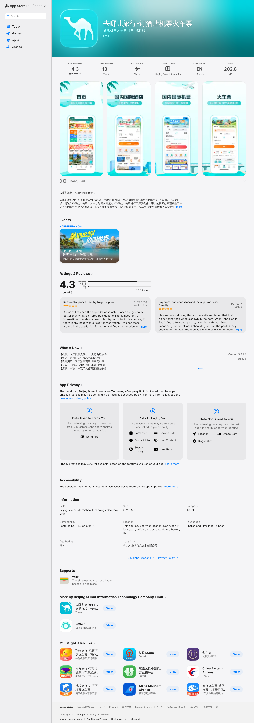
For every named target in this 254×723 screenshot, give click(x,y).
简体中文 (126, 707)
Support (135, 719)
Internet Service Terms (71, 719)
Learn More (172, 463)
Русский (113, 707)
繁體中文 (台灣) (210, 707)
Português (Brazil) (176, 707)
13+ (62, 545)
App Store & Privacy (97, 719)
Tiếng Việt (194, 707)
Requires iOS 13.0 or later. (76, 525)
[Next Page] (250, 128)
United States (66, 707)
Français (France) (143, 707)
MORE (143, 326)
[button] (25, 27)
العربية (102, 707)
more (179, 206)
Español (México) (86, 707)
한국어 (160, 707)
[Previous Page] (55, 128)
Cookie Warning (119, 719)
